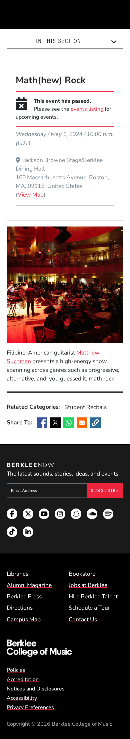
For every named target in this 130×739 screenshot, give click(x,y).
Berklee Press (24, 596)
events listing (87, 109)
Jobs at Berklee (88, 585)
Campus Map (24, 619)
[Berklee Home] (65, 648)
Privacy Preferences (30, 707)
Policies (16, 670)
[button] (95, 422)
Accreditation (23, 679)
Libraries (17, 574)
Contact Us (83, 619)
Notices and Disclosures (36, 688)
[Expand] (113, 41)
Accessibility (22, 698)
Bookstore (82, 574)
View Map (31, 194)
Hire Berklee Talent (93, 596)
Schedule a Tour (89, 608)
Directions (20, 608)
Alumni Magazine (29, 585)
